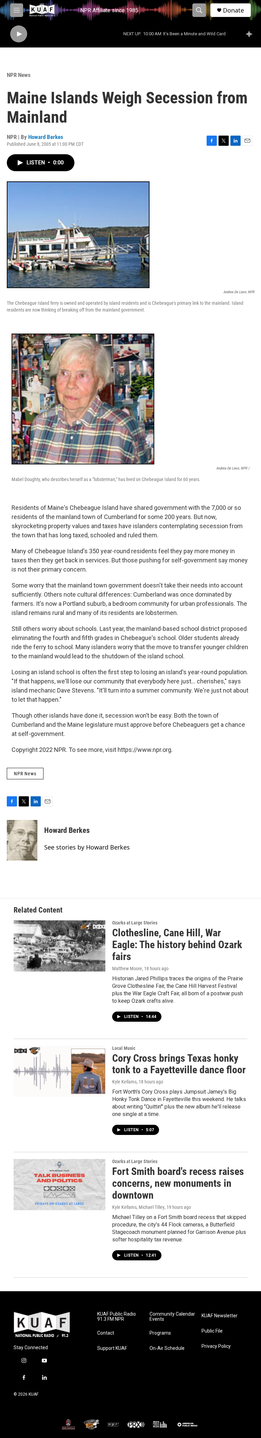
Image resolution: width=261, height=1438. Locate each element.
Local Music (123, 1048)
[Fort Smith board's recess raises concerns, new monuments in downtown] (59, 1184)
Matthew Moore (127, 968)
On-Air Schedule (167, 1348)
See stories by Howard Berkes (87, 847)
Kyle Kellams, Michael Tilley (138, 1207)
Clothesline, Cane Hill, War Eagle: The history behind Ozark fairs (177, 944)
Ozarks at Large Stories (134, 922)
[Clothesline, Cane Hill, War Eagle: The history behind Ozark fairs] (59, 945)
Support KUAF (112, 1348)
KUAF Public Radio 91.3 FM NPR (116, 1317)
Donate (233, 10)
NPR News (19, 75)
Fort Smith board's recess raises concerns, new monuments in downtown (178, 1183)
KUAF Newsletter (220, 1315)
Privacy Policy (216, 1346)
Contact (105, 1333)
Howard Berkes (45, 137)
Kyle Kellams (124, 1081)
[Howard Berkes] (22, 840)
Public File (212, 1331)
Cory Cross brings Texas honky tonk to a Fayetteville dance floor (179, 1064)
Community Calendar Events (172, 1317)
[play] (18, 34)
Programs (160, 1333)
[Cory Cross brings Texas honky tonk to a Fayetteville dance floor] (59, 1071)
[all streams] (251, 33)
